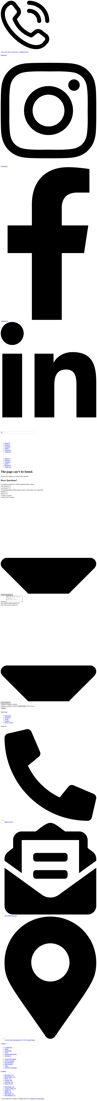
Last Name (4, 488)
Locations (7, 446)
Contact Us (8, 452)
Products (7, 445)
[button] (2, 455)
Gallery (7, 448)
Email (3, 492)
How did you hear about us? (9, 605)
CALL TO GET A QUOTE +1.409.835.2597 (14, 52)
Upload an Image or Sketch (9, 706)
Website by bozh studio (37, 1098)
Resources (8, 450)
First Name (4, 486)
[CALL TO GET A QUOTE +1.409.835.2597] (25, 49)
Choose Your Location (7, 497)
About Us (7, 443)
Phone (3, 494)
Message (3, 601)
